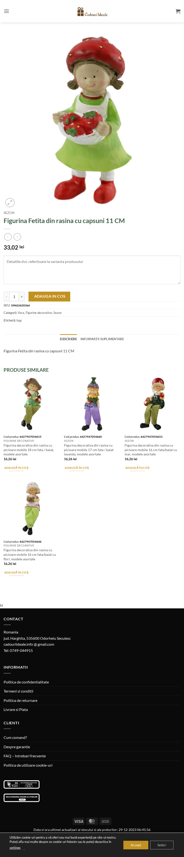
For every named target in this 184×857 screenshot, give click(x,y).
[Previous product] (17, 236)
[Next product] (8, 236)
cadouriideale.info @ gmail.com (29, 644)
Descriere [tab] (68, 339)
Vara (21, 313)
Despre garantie (17, 746)
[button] (6, 11)
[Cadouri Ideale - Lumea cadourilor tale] (92, 12)
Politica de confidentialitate (26, 682)
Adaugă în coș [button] (16, 467)
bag (19, 320)
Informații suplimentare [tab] (102, 339)
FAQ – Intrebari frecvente (25, 755)
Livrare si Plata (16, 709)
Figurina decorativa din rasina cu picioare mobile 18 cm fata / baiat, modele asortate (29, 449)
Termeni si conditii (18, 691)
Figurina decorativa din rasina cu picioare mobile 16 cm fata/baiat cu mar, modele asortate (151, 449)
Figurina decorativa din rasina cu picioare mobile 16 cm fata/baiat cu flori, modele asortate (30, 554)
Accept (136, 845)
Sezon (9, 213)
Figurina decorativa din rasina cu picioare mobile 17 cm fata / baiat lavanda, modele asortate (89, 449)
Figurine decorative (39, 313)
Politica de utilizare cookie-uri (28, 765)
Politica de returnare (20, 700)
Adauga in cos (50, 296)
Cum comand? (15, 737)
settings (15, 848)
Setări (161, 845)
